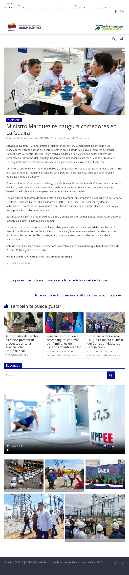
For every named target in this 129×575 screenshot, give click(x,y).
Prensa (29, 138)
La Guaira (65, 138)
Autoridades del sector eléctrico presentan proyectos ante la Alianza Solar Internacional (22, 343)
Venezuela (84, 138)
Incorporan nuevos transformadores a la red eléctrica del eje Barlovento (58, 280)
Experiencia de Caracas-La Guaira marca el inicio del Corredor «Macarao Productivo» (105, 341)
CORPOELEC (44, 138)
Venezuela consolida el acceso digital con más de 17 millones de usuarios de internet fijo (64, 341)
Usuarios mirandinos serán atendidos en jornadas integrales (79, 295)
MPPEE (75, 138)
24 (28, 354)
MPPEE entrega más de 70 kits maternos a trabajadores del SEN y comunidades (47, 6)
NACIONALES (14, 120)
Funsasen (55, 138)
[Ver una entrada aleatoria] (121, 38)
